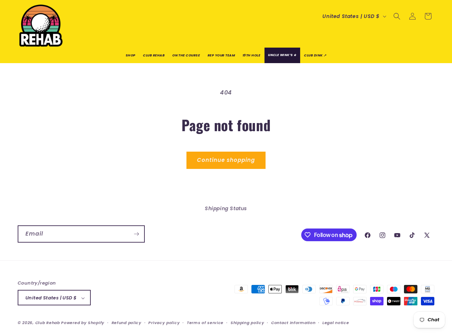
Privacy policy (164, 322)
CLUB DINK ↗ (315, 55)
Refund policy (127, 322)
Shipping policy (247, 322)
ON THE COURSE (186, 55)
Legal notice (335, 322)
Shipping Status (226, 208)
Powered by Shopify (83, 323)
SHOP (131, 55)
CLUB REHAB (154, 55)
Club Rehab (47, 323)
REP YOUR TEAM (221, 55)
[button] (397, 16)
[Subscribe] (136, 234)
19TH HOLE (251, 55)
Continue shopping (226, 160)
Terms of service (205, 322)
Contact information (293, 322)
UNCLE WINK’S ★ (282, 55)
